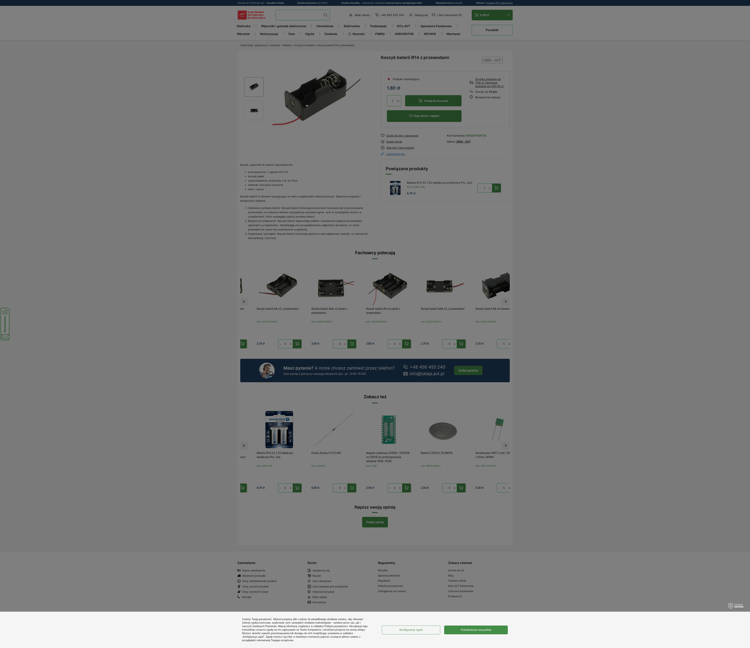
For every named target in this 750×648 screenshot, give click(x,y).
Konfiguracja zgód (411, 629)
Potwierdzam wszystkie (476, 629)
